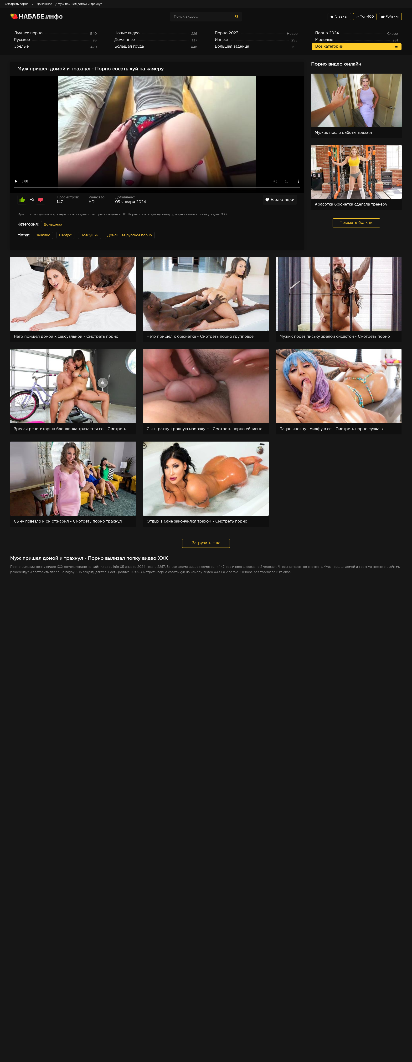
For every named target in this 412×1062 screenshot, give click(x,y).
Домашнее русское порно (129, 235)
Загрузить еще (206, 543)
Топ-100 (365, 16)
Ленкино (42, 235)
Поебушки (89, 235)
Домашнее (53, 224)
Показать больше (356, 223)
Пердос (65, 235)
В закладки (279, 200)
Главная (339, 16)
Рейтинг (390, 16)
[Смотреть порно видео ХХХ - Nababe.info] (52, 16)
